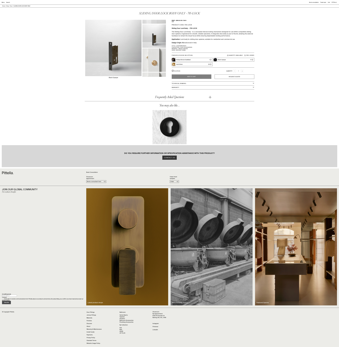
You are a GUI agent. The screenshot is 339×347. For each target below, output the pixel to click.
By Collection (124, 325)
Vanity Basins (124, 315)
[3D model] (154, 36)
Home (3, 6)
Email (6, 294)
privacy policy (5, 300)
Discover (89, 323)
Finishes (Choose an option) (182, 55)
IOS (121, 328)
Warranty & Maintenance (94, 329)
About (88, 326)
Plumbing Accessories (126, 322)
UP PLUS (122, 333)
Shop (7, 6)
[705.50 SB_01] (154, 60)
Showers (122, 318)
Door (11, 6)
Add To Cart (191, 76)
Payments (90, 335)
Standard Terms (91, 340)
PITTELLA (334, 2)
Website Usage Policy (93, 343)
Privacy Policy (91, 338)
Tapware (122, 317)
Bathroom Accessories (126, 320)
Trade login (323, 2)
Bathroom (123, 312)
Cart (329, 2)
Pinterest (155, 326)
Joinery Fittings (91, 315)
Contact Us (169, 158)
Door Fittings (91, 312)
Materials (89, 318)
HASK (121, 331)
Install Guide (90, 332)
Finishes (89, 321)
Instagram (156, 323)
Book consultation (314, 2)
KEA (121, 329)
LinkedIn (155, 330)
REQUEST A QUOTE (234, 76)
